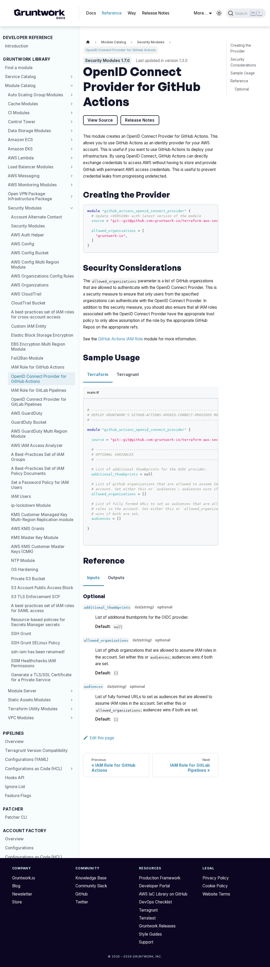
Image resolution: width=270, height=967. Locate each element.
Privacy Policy (215, 877)
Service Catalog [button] (20, 76)
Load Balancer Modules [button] (30, 166)
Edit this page (102, 737)
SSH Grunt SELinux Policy (35, 642)
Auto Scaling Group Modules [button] (35, 94)
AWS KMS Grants (27, 528)
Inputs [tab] (93, 577)
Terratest (147, 918)
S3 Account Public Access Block (42, 587)
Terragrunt (148, 910)
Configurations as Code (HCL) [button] (33, 768)
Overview (14, 741)
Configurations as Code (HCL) (33, 857)
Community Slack (91, 885)
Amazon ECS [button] (20, 139)
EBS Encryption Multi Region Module (38, 347)
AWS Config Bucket (30, 252)
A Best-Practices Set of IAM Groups (37, 457)
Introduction (16, 46)
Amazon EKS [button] (20, 148)
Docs (91, 13)
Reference (112, 13)
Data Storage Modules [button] (29, 130)
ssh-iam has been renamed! (38, 651)
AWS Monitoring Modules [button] (32, 184)
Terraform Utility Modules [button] (32, 708)
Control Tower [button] (21, 121)
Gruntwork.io (23, 877)
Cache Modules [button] (23, 103)
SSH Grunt (21, 633)
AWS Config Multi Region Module (35, 265)
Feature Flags (18, 795)
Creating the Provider (240, 48)
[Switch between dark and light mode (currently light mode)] (219, 13)
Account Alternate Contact (36, 217)
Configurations (19, 847)
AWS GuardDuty (26, 413)
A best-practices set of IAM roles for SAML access (42, 608)
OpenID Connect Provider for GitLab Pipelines (38, 402)
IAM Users (21, 496)
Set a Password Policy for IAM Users (40, 485)
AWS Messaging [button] (24, 175)
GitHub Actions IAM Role (120, 338)
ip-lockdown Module (31, 505)
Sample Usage (242, 73)
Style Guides (150, 934)
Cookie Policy (215, 885)
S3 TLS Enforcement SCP (35, 596)
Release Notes (155, 13)
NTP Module (23, 560)
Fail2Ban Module (27, 358)
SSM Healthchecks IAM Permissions (33, 663)
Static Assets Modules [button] (29, 699)
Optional (242, 89)
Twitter (81, 901)
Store (17, 901)
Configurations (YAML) (26, 759)
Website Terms (216, 894)
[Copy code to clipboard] (212, 210)
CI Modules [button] (19, 112)
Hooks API (14, 777)
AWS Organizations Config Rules (42, 276)
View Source (100, 120)
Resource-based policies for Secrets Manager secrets (38, 622)
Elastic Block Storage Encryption (42, 335)
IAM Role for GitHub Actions (37, 367)
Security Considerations (243, 62)
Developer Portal (154, 885)
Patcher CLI (16, 817)
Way (132, 13)
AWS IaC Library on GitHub (163, 894)
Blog (16, 885)
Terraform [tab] (97, 374)
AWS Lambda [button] (21, 157)
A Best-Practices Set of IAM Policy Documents (37, 471)
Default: (103, 626)
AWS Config (22, 243)
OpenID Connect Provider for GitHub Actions (38, 379)
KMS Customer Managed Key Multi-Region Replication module (42, 517)
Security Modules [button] (25, 208)
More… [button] (201, 13)
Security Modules (28, 225)
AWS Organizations (30, 285)
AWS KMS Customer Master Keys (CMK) (38, 549)
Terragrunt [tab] (128, 374)
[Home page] (88, 42)
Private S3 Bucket (28, 578)
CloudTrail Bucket (28, 303)
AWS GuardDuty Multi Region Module (39, 434)
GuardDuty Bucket (28, 422)
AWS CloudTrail (26, 294)
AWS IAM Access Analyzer (37, 445)
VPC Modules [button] (21, 717)
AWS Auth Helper (27, 234)
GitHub (81, 894)
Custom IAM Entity (28, 326)
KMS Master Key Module (34, 537)
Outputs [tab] (116, 577)
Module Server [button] (22, 690)
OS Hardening (24, 569)
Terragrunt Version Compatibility (36, 750)
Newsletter (22, 894)
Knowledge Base (91, 877)
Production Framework (159, 877)
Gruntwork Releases (157, 925)
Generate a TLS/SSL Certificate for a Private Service (41, 677)
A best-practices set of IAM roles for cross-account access (42, 314)
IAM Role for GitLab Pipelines (38, 390)
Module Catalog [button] (20, 85)
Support (146, 942)
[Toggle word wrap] (203, 210)
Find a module (18, 67)
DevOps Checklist (155, 901)
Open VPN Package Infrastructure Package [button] (30, 196)
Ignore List (15, 786)
